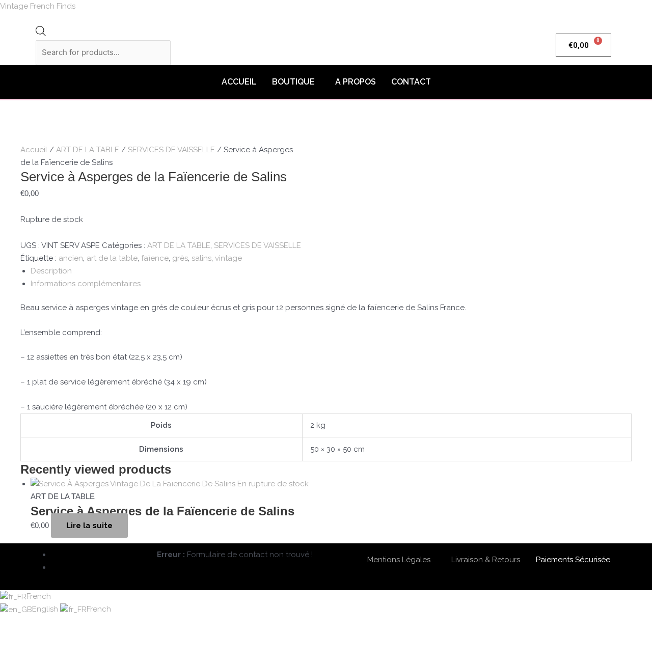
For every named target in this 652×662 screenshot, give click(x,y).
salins (201, 258)
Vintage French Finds (37, 6)
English (46, 609)
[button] (296, 82)
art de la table (112, 258)
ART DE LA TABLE (87, 149)
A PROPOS (355, 82)
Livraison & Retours (485, 559)
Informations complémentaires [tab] (86, 283)
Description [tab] (51, 270)
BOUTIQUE (293, 82)
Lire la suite (89, 525)
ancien (71, 258)
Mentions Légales (398, 559)
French (38, 596)
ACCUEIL (239, 82)
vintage (228, 258)
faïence (155, 258)
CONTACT (411, 82)
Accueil (33, 149)
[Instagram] (55, 567)
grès (180, 258)
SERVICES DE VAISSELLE (171, 149)
